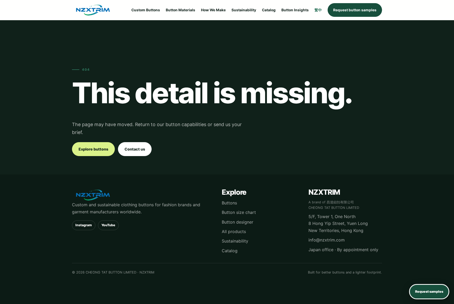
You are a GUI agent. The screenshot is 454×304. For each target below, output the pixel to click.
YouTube (108, 225)
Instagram (83, 225)
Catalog (269, 10)
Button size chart (239, 212)
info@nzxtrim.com (326, 240)
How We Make (213, 10)
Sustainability (243, 10)
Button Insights (295, 10)
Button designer (237, 222)
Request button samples (354, 10)
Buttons (229, 202)
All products (234, 231)
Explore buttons (93, 149)
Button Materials (180, 10)
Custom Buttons (145, 10)
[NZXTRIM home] (93, 10)
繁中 (318, 10)
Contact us (135, 149)
